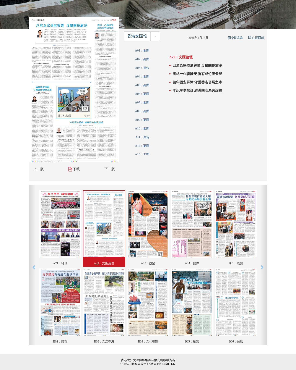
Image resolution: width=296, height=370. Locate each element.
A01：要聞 (142, 50)
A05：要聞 (142, 85)
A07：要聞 (142, 102)
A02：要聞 (142, 59)
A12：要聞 (142, 145)
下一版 (109, 169)
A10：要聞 (142, 128)
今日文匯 (237, 37)
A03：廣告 (142, 67)
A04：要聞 (142, 76)
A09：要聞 (142, 119)
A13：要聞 (142, 154)
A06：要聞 (142, 93)
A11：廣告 (142, 137)
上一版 (38, 169)
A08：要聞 (142, 111)
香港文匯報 (137, 36)
